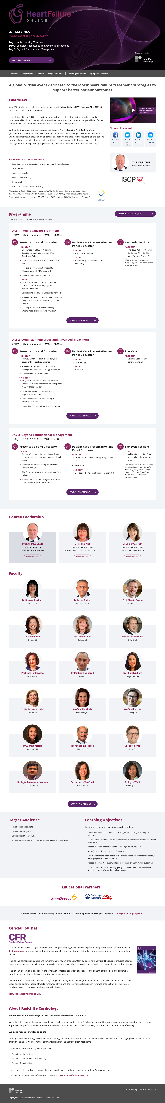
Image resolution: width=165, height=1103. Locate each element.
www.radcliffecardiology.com (74, 1075)
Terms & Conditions (147, 1089)
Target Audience (56, 73)
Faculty (40, 73)
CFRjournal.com (17, 951)
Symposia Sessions (99, 73)
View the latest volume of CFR (24, 993)
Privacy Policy (131, 1089)
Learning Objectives (77, 73)
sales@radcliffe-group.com (129, 913)
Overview (13, 73)
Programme (27, 73)
